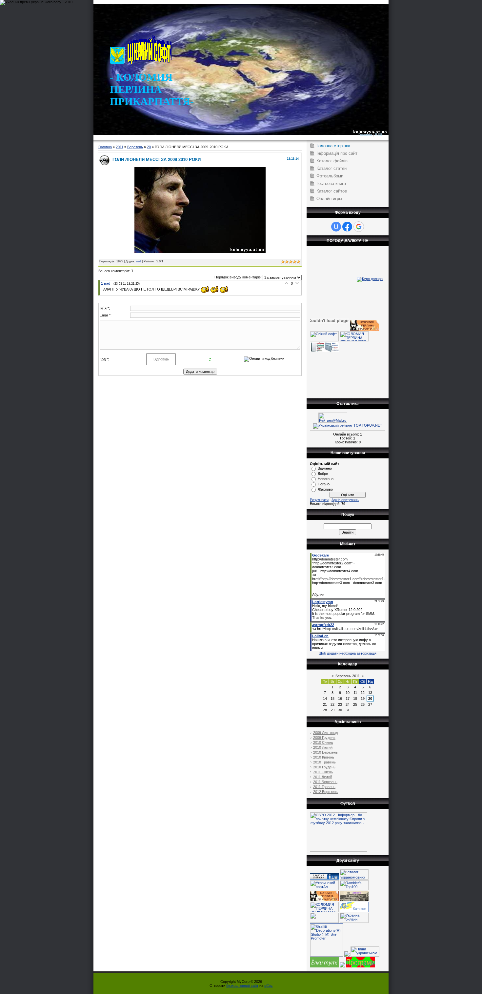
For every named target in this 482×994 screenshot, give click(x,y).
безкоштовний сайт (242, 985)
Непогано (325, 479)
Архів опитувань (345, 500)
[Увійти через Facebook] (347, 227)
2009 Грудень (324, 738)
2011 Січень (323, 772)
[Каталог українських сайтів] (354, 911)
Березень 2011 (347, 676)
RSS (378, 134)
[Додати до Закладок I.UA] (324, 878)
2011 (119, 147)
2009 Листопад (325, 733)
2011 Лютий (322, 777)
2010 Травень (324, 762)
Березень (135, 147)
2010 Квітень (323, 757)
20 (149, 147)
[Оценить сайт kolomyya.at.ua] (347, 955)
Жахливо (325, 489)
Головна (365, 134)
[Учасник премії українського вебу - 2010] (36, 2)
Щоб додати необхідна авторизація (347, 653)
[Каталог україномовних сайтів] (354, 878)
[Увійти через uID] (336, 227)
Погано (324, 484)
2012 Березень (325, 792)
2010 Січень (323, 742)
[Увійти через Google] (358, 226)
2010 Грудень (324, 767)
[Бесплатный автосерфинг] (324, 966)
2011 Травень (324, 787)
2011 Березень (325, 782)
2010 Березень (325, 752)
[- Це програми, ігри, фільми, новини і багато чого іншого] (360, 966)
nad (138, 261)
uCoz (268, 985)
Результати (319, 500)
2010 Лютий (322, 747)
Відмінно (325, 468)
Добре (323, 474)
